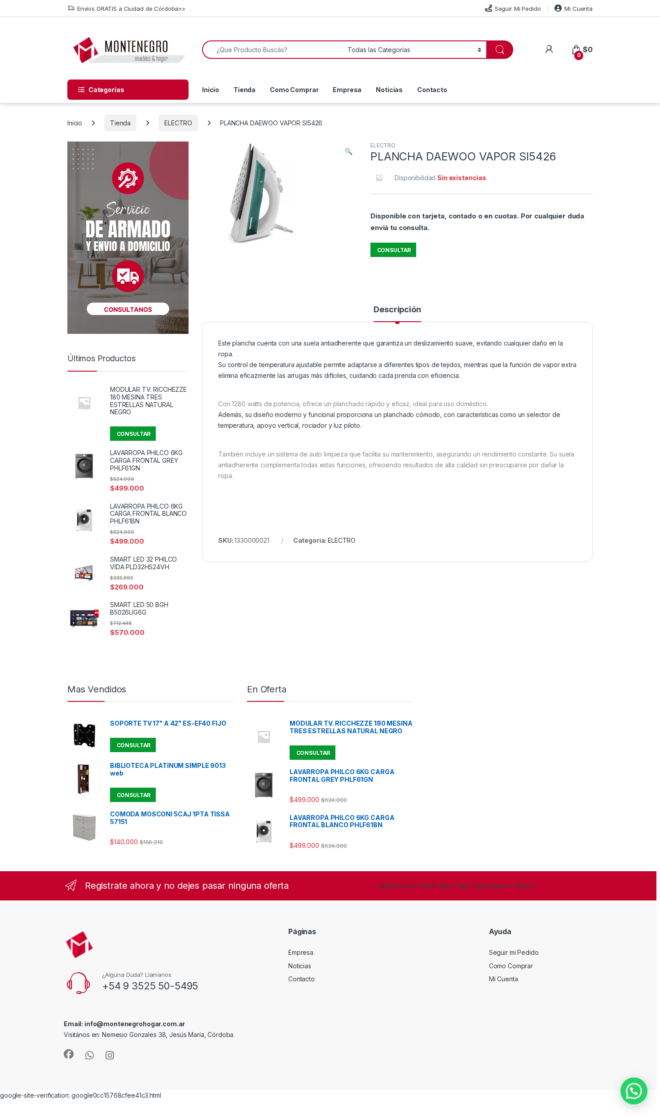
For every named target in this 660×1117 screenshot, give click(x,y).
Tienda (244, 89)
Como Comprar (294, 89)
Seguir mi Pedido (514, 952)
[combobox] (272, 49)
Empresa (347, 89)
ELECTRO (178, 123)
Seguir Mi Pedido (518, 8)
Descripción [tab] (397, 310)
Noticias (389, 89)
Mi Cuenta (578, 8)
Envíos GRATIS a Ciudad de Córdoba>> (131, 8)
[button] (348, 151)
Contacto (432, 89)
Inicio (210, 89)
